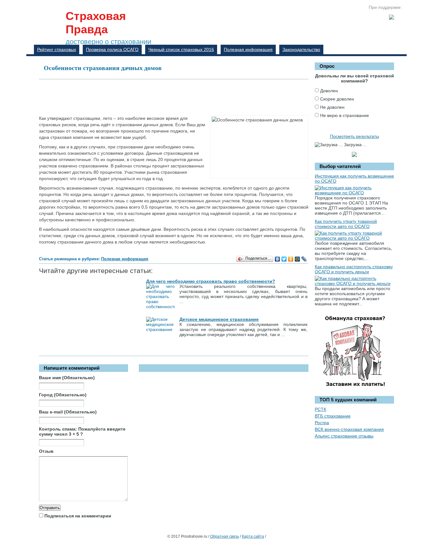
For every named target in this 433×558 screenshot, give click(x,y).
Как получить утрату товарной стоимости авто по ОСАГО (346, 224)
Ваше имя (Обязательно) (67, 377)
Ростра (322, 422)
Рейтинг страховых (56, 49)
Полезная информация (248, 49)
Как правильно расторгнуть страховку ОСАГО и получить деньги (354, 269)
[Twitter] (284, 259)
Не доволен (332, 107)
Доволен (329, 90)
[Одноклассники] (291, 259)
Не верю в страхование (344, 115)
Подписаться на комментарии (77, 515)
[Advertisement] (154, 96)
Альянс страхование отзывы (344, 435)
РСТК (320, 409)
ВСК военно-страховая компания (349, 429)
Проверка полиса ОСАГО (112, 49)
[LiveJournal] (304, 259)
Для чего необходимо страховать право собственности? (210, 281)
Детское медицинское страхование (219, 319)
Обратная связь (224, 536)
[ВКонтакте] (277, 259)
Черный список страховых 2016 (181, 49)
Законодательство (301, 49)
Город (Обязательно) (63, 394)
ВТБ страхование (333, 415)
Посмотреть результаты (354, 136)
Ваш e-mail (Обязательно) (68, 411)
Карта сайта (253, 536)
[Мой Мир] (297, 259)
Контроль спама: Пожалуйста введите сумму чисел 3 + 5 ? (82, 431)
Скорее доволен (337, 98)
